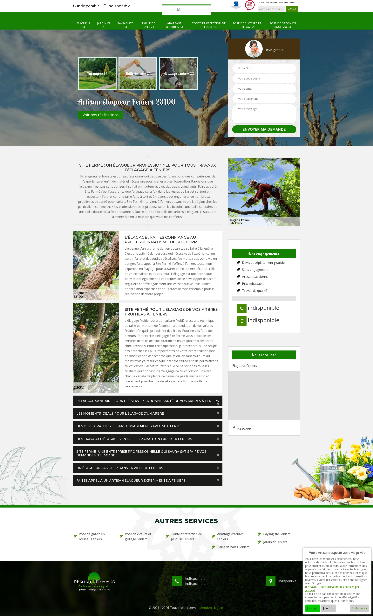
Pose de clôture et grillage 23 (247, 25)
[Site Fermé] (186, 9)
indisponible (88, 6)
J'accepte (312, 608)
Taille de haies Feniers (233, 547)
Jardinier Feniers (275, 542)
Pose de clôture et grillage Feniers (138, 536)
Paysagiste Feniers (276, 534)
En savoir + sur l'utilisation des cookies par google (332, 588)
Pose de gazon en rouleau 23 (282, 25)
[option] (97, 73)
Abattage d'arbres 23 (174, 25)
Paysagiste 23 (125, 25)
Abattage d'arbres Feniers (230, 536)
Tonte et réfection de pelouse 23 (209, 25)
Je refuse (328, 608)
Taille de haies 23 (148, 25)
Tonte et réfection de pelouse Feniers (186, 536)
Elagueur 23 (83, 25)
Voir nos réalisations (101, 114)
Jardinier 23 (104, 25)
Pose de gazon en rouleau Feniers (92, 536)
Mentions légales (211, 608)
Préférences (359, 608)
